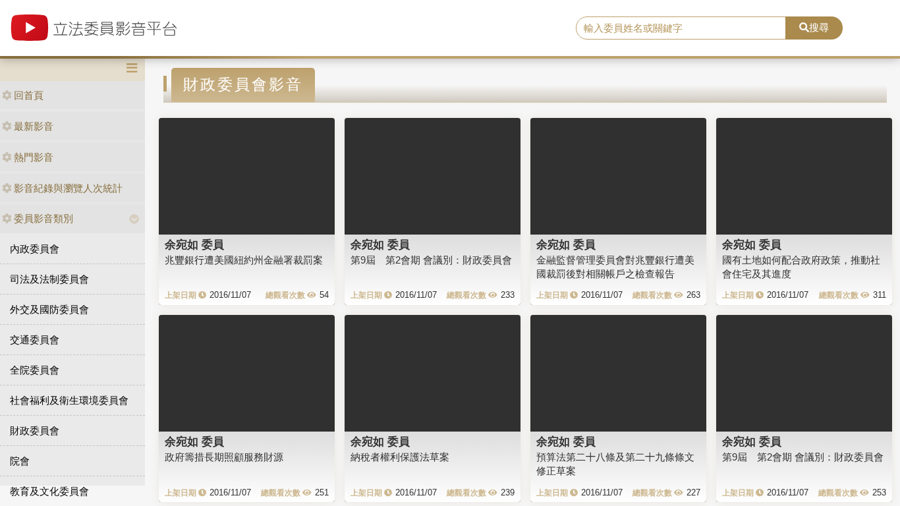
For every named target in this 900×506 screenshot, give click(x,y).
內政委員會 (34, 248)
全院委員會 (34, 370)
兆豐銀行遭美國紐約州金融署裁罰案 (244, 260)
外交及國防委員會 (49, 309)
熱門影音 (33, 157)
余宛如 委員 (194, 244)
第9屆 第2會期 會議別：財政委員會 (431, 260)
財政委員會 (34, 430)
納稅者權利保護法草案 (400, 457)
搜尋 (819, 27)
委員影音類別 (43, 218)
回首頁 (28, 95)
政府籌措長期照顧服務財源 (224, 457)
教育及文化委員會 (49, 491)
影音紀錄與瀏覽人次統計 (68, 188)
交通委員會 (34, 339)
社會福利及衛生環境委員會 (69, 400)
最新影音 (33, 126)
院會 (20, 460)
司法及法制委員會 (49, 279)
